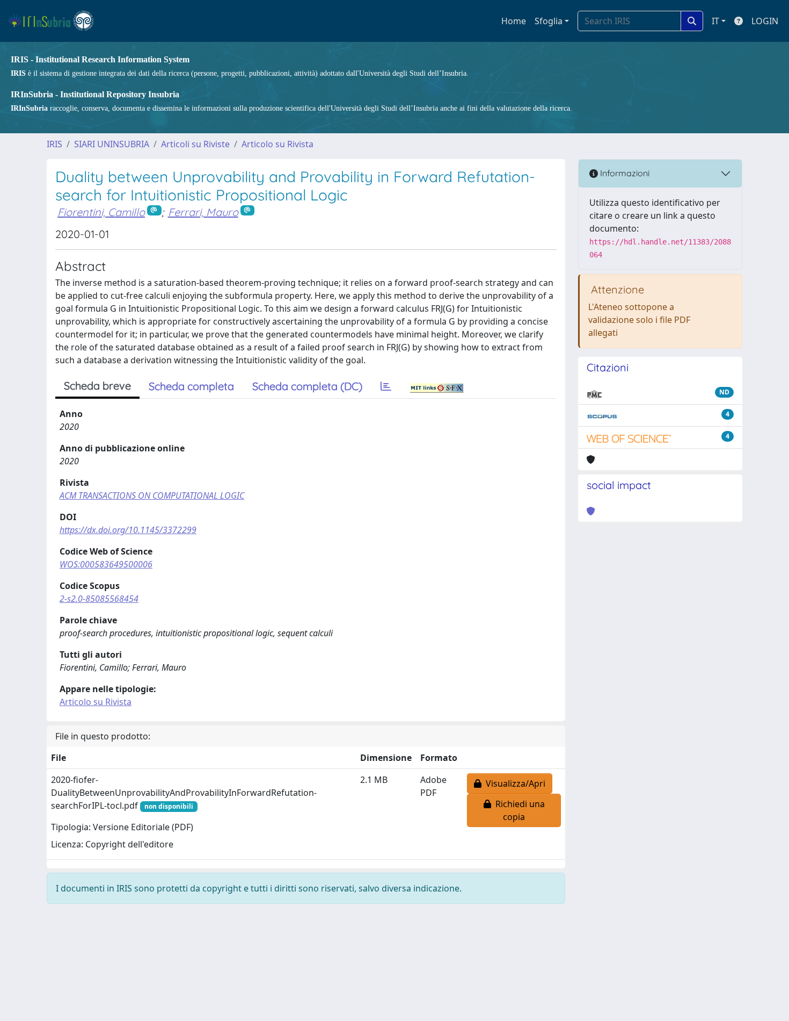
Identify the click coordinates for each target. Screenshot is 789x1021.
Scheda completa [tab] (191, 386)
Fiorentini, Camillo (101, 212)
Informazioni (623, 173)
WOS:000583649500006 (106, 564)
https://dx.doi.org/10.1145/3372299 (128, 530)
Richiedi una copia (518, 810)
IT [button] (715, 21)
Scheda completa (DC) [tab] (307, 386)
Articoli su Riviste (195, 144)
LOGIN (764, 21)
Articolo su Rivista (277, 144)
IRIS (54, 144)
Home (513, 21)
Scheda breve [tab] (97, 385)
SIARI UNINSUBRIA (111, 144)
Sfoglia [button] (548, 21)
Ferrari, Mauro (203, 212)
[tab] (385, 386)
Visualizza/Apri (513, 783)
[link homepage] (55, 21)
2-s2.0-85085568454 (99, 599)
